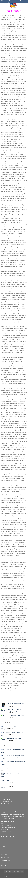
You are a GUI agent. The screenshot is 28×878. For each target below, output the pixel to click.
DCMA (3, 846)
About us (3, 841)
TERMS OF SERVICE (6, 852)
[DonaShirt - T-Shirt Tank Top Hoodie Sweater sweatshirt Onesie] (14, 5)
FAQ (2, 843)
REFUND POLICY (5, 863)
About (10, 873)
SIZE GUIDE (4, 865)
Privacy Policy (4, 854)
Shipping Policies (5, 857)
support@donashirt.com (10, 827)
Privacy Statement (5, 860)
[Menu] (2, 5)
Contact (3, 849)
